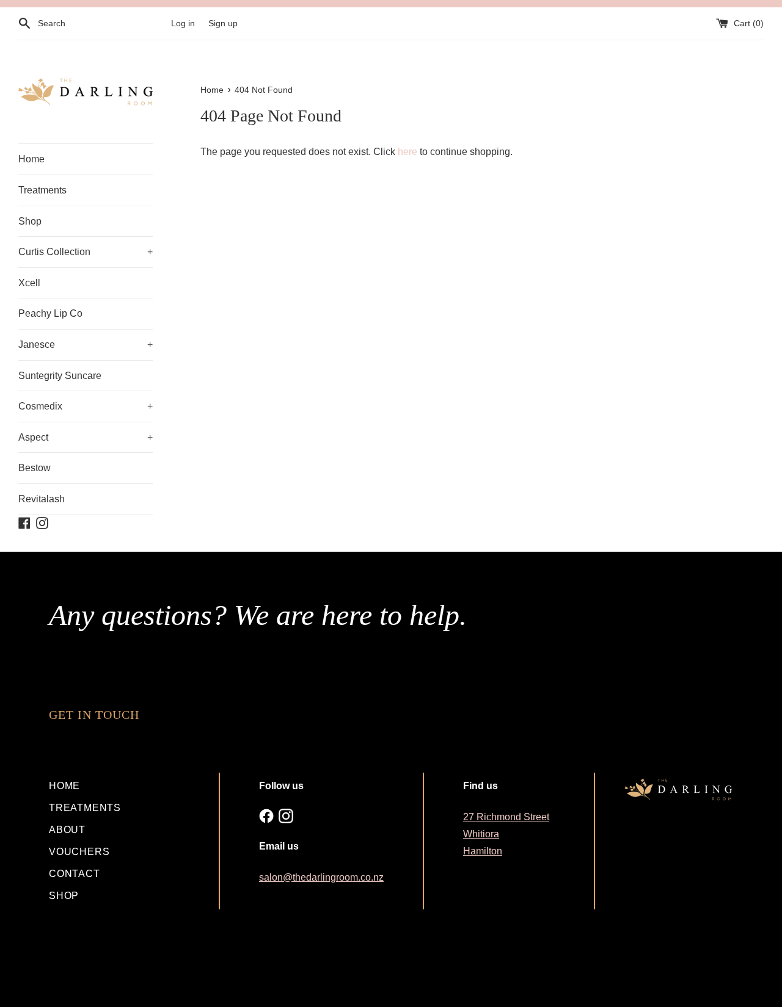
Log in (183, 23)
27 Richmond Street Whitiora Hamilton (506, 834)
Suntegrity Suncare (59, 375)
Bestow (34, 468)
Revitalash (41, 499)
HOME (64, 786)
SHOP (64, 895)
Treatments (42, 190)
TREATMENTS (85, 808)
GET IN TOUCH (94, 714)
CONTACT (74, 873)
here (407, 151)
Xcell (29, 283)
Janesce (85, 344)
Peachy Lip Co (50, 313)
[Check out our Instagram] (286, 816)
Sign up (223, 23)
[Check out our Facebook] (266, 816)
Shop (30, 221)
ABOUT (67, 830)
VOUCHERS (79, 851)
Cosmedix (85, 406)
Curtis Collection (85, 252)
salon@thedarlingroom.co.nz (321, 877)
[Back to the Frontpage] (85, 92)
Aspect (85, 437)
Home (31, 159)
